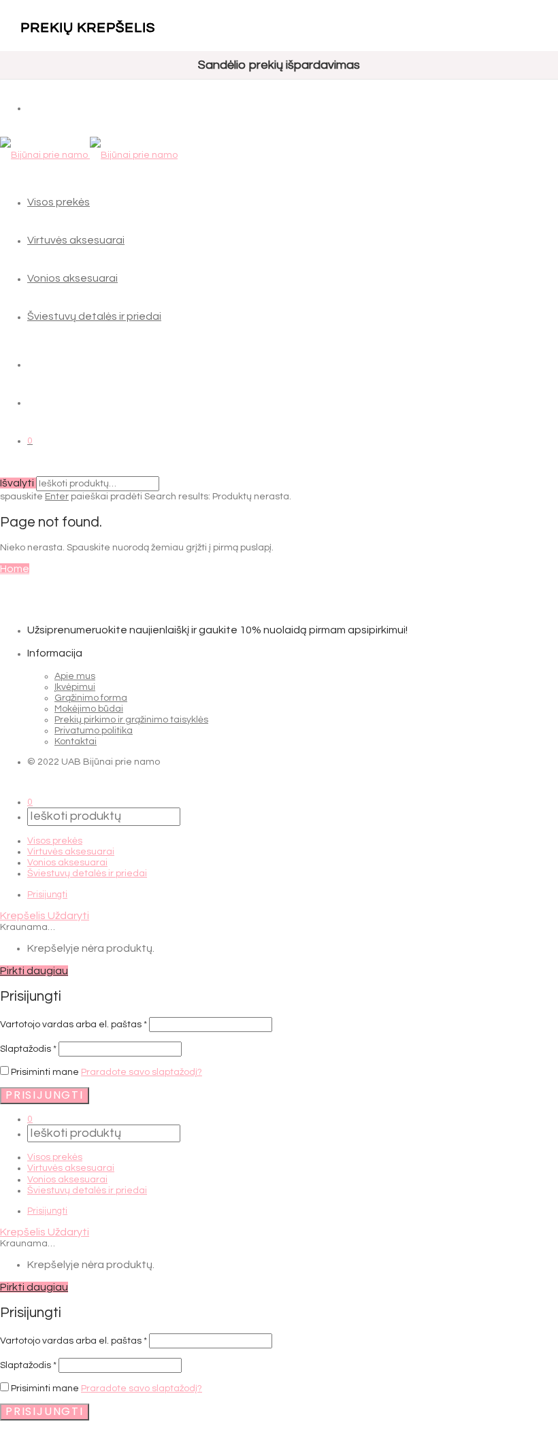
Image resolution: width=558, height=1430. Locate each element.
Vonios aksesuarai (72, 278)
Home (14, 568)
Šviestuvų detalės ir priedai (94, 316)
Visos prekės (58, 202)
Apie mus (74, 676)
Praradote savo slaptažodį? (141, 1072)
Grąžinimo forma (90, 698)
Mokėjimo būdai (88, 709)
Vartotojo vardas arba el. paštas (73, 1024)
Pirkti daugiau (34, 970)
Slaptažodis (28, 1049)
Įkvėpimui (74, 687)
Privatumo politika (93, 730)
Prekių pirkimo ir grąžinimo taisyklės (131, 720)
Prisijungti (47, 894)
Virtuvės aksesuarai (76, 240)
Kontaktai (75, 741)
